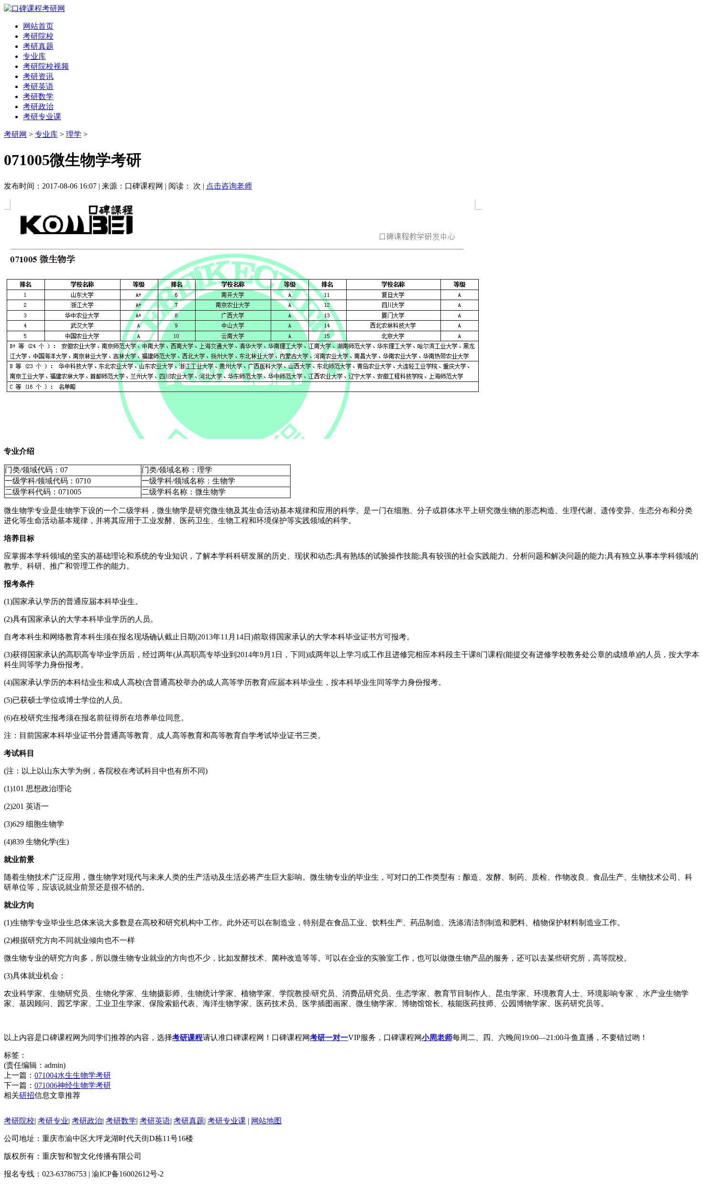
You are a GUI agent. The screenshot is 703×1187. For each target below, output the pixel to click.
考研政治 (38, 106)
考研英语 (38, 86)
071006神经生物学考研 (72, 1085)
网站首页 (38, 26)
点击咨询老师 (229, 186)
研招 (26, 1095)
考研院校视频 (46, 66)
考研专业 (53, 1121)
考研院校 (38, 36)
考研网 (15, 134)
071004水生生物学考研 (72, 1075)
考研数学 (38, 96)
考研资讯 (38, 76)
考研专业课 (42, 116)
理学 (73, 134)
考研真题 (38, 46)
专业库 (34, 56)
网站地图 (266, 1121)
